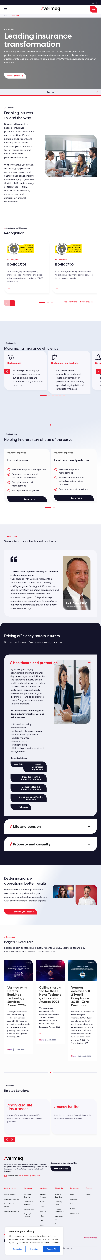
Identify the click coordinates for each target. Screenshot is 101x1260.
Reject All (34, 1249)
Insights (73, 1204)
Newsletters (74, 1199)
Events (72, 1209)
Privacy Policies (90, 1238)
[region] (34, 1241)
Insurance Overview (27, 1195)
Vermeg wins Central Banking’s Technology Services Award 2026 (17, 996)
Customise (17, 1249)
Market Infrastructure (11, 1199)
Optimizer (43, 1211)
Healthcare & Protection (28, 1203)
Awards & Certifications (59, 1210)
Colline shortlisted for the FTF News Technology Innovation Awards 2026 (50, 994)
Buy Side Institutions (11, 1211)
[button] (5, 9)
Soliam (41, 1216)
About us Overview (58, 1195)
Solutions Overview (43, 1195)
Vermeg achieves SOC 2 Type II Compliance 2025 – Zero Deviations (81, 996)
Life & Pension (29, 1209)
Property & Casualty (27, 1215)
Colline (41, 1206)
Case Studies (74, 1213)
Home (5, 15)
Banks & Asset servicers (9, 1205)
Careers (88, 1194)
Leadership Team (58, 1203)
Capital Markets (10, 1194)
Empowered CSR (59, 1218)
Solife (41, 1221)
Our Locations (59, 1224)
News (72, 1194)
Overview (50, 92)
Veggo (41, 1225)
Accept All (51, 1249)
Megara (42, 1202)
